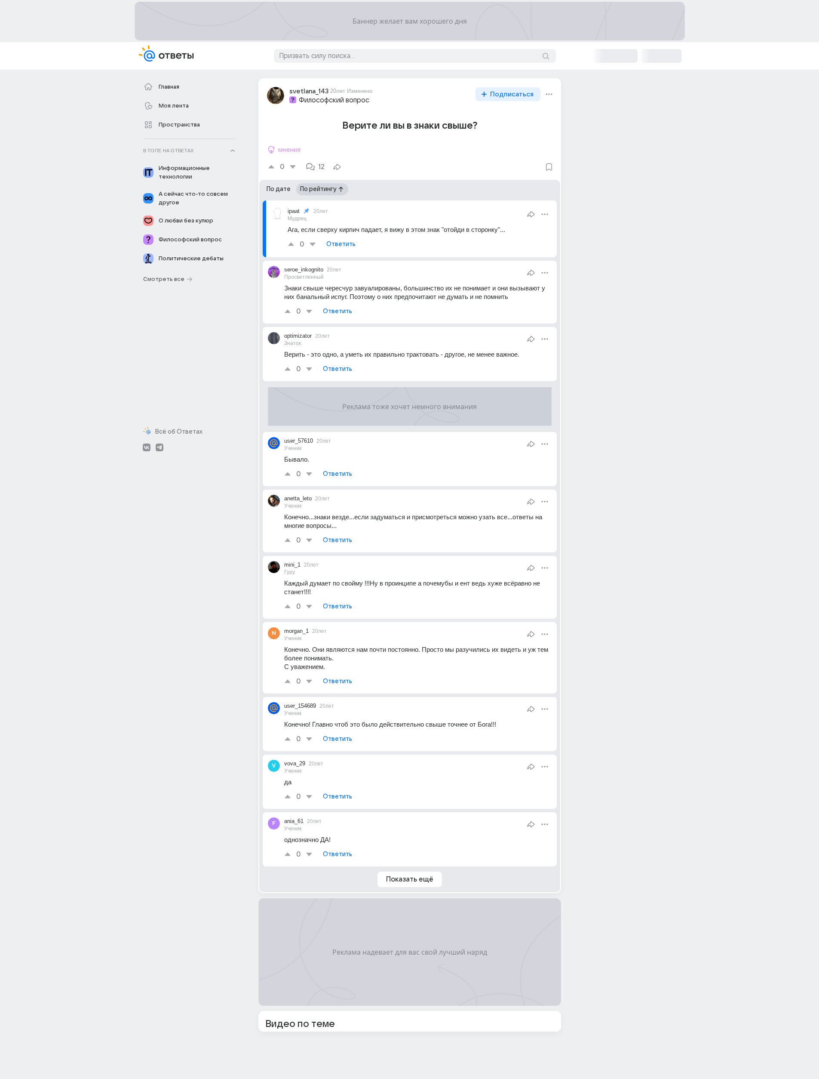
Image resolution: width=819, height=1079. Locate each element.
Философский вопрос (334, 100)
